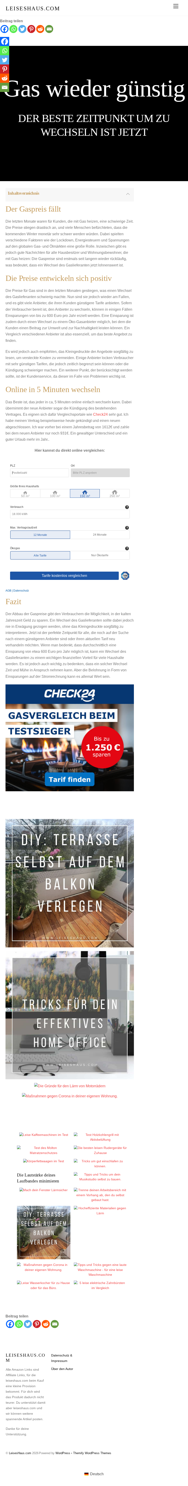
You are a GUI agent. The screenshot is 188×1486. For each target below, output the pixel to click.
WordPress (62, 1453)
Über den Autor (62, 1369)
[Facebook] (4, 29)
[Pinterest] (31, 29)
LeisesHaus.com (20, 1453)
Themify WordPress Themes (92, 1453)
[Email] (49, 29)
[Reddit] (40, 29)
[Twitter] (22, 29)
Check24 (100, 414)
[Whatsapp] (13, 29)
